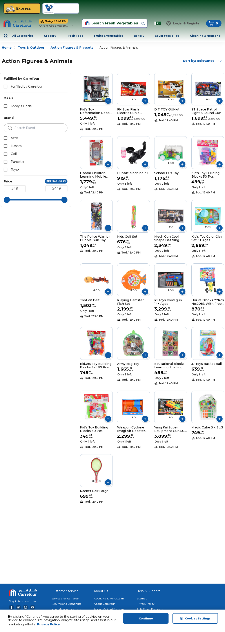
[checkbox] (5, 86)
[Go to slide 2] (97, 99)
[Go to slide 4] (100, 481)
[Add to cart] (108, 100)
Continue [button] (146, 618)
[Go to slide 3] (173, 99)
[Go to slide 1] (95, 99)
